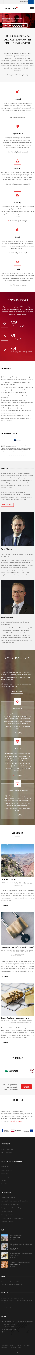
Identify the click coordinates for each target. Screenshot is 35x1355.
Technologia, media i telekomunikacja (18, 883)
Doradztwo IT (14, 1021)
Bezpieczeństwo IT (6, 1170)
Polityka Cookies (16, 1347)
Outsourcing (5, 1177)
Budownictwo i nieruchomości (10, 1204)
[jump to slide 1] (14, 26)
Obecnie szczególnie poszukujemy (11, 1284)
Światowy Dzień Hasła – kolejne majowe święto (15, 1018)
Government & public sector (20, 951)
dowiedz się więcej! (16, 1121)
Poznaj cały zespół (7, 505)
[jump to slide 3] (17, 26)
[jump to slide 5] (21, 26)
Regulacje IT (4, 1173)
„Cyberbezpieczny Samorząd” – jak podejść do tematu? (17, 947)
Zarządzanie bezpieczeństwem (17, 955)
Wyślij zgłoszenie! (17, 691)
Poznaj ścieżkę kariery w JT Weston (11, 1282)
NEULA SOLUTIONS (6, 1153)
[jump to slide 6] (21, 455)
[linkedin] (17, 1351)
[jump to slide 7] (23, 455)
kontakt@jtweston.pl (10, 1329)
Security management (24, 953)
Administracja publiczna (19, 950)
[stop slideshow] (23, 26)
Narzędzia (4, 1184)
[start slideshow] (11, 26)
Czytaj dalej (18, 733)
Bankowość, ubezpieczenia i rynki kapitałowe (14, 1201)
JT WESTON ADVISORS (7, 1149)
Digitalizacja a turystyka (8, 879)
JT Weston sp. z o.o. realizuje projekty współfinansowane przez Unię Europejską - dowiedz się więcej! (16, 1300)
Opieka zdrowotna (6, 1211)
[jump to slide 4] (19, 26)
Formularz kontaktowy (26, 1087)
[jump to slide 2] (16, 26)
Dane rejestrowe (9, 1332)
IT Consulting (22, 1021)
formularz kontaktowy (10, 2)
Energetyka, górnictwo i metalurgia (11, 1208)
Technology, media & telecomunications (22, 884)
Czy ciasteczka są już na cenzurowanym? (20, 1262)
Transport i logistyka (7, 1221)
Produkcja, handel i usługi (9, 1215)
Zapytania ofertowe (7, 1308)
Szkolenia (14, 954)
